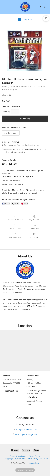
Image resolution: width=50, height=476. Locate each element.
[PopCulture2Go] (25, 6)
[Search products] (45, 18)
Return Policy (32, 459)
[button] (11, 133)
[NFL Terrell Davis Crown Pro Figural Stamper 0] (25, 50)
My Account (34, 219)
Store (4, 86)
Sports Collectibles (20, 86)
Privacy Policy (34, 456)
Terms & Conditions (18, 456)
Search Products (15, 219)
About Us (44, 459)
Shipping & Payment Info (14, 459)
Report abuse (33, 463)
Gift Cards (34, 237)
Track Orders (15, 228)
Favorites (35, 228)
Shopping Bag (15, 237)
